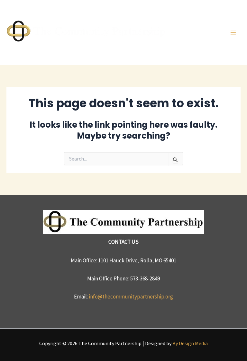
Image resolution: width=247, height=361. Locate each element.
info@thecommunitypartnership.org (131, 296)
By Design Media (190, 343)
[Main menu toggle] (233, 32)
